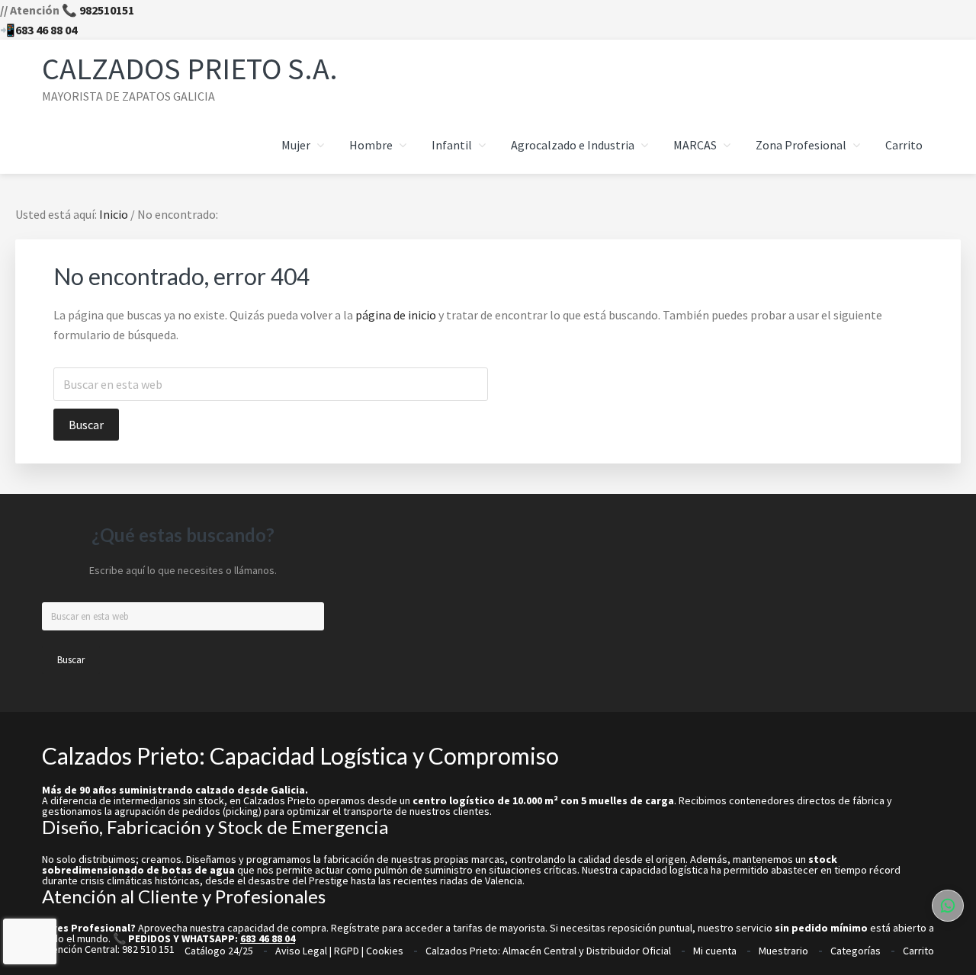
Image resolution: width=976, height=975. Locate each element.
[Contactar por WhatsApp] (948, 906)
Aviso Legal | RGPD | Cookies (339, 950)
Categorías (855, 950)
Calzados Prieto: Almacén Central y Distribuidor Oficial (548, 950)
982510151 (106, 10)
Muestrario (783, 950)
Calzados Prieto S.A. (190, 69)
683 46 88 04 (46, 29)
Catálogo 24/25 (219, 950)
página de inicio (395, 314)
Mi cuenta (715, 950)
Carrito (918, 950)
